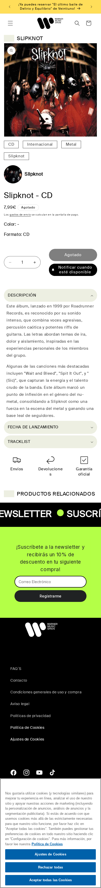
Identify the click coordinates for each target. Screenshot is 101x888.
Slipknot (16, 156)
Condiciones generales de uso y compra (46, 692)
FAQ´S (15, 668)
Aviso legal (20, 703)
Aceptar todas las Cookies (50, 880)
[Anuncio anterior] (9, 7)
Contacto (18, 680)
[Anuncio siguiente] (91, 7)
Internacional (40, 144)
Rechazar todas (50, 867)
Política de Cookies (27, 727)
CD (11, 144)
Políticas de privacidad (30, 715)
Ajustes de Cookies (50, 854)
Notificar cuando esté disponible (75, 270)
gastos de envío (20, 214)
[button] (10, 23)
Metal (71, 144)
